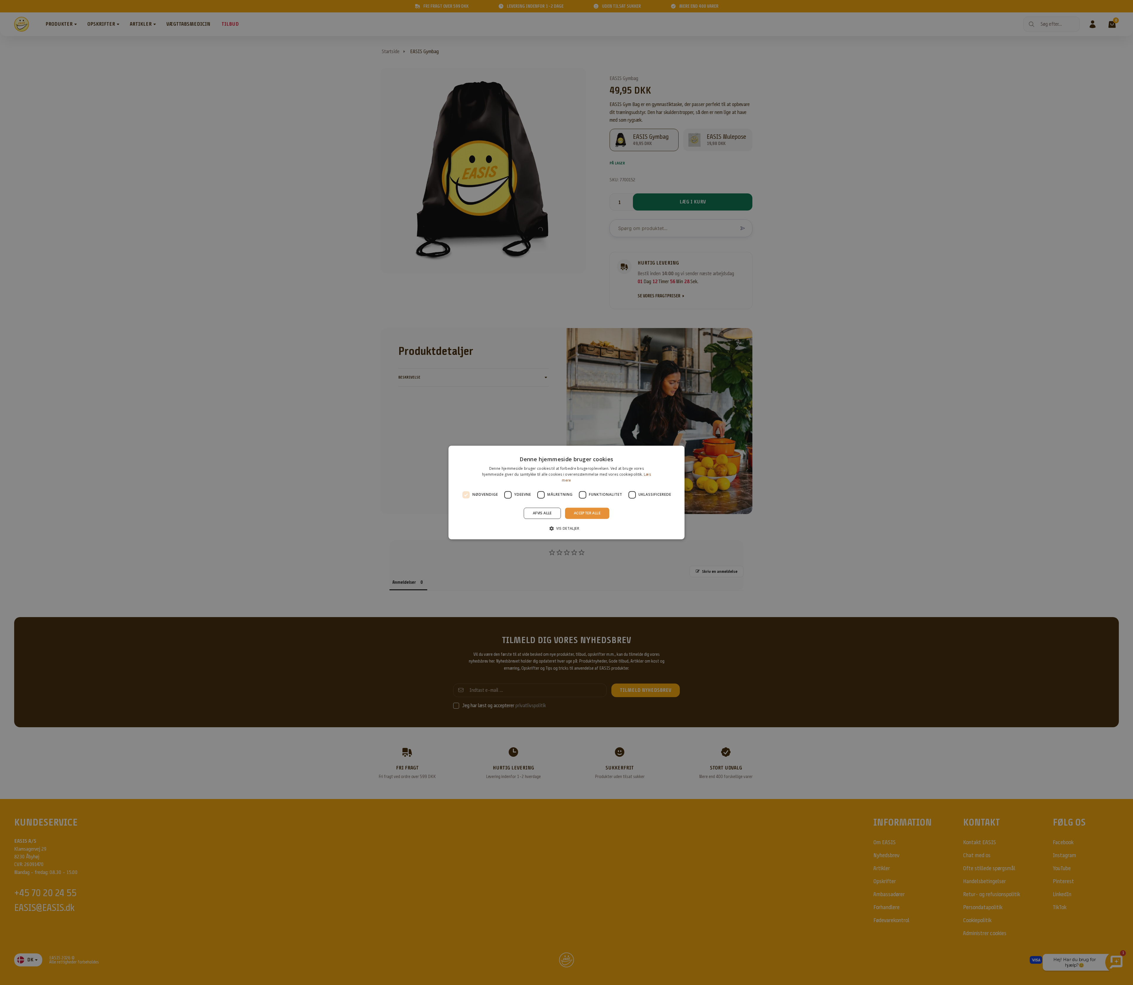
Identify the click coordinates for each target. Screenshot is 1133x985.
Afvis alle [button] (542, 513)
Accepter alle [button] (587, 513)
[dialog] (566, 492)
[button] (566, 528)
